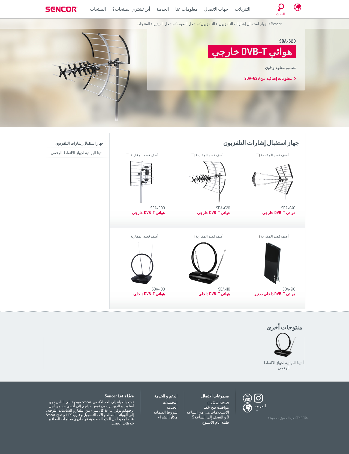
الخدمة (163, 9)
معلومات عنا (186, 9)
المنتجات (98, 9)
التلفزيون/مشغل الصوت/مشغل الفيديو (184, 23)
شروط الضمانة (165, 412)
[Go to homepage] (62, 9)
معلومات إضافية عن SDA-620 (268, 78)
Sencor (276, 23)
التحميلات (170, 402)
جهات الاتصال (216, 9)
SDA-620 (287, 41)
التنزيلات (242, 9)
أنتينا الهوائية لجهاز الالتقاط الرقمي (77, 152)
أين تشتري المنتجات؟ (131, 9)
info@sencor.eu (218, 402)
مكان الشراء (167, 417)
